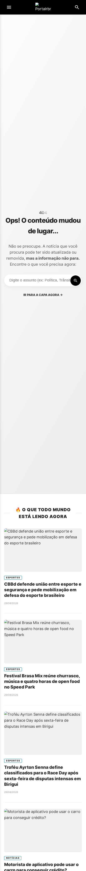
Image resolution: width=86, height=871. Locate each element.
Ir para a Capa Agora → (43, 295)
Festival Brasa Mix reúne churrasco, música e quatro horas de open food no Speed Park (42, 681)
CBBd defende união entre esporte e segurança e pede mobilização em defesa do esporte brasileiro (42, 589)
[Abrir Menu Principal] (9, 7)
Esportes (13, 577)
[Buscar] (75, 280)
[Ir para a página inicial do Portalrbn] (43, 7)
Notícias (12, 857)
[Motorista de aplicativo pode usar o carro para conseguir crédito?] (43, 830)
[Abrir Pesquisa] (77, 7)
